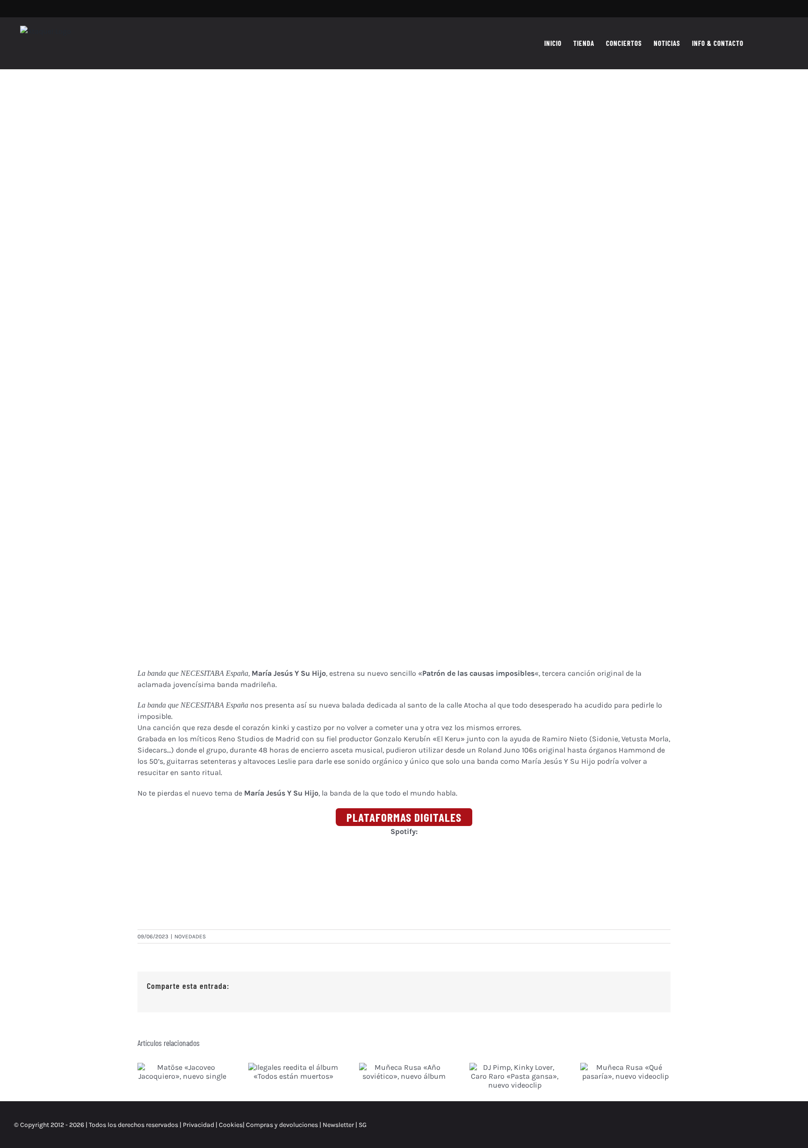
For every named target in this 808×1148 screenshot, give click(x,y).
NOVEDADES (190, 936)
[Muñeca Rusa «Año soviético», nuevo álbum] (404, 1072)
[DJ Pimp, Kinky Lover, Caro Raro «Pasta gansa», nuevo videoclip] (514, 1076)
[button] (779, 43)
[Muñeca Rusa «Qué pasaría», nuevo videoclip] (625, 1072)
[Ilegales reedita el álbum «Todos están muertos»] (293, 1072)
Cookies (231, 1125)
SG (363, 1125)
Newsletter (339, 1125)
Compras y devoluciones (282, 1125)
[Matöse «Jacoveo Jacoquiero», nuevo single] (182, 1072)
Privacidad (198, 1125)
